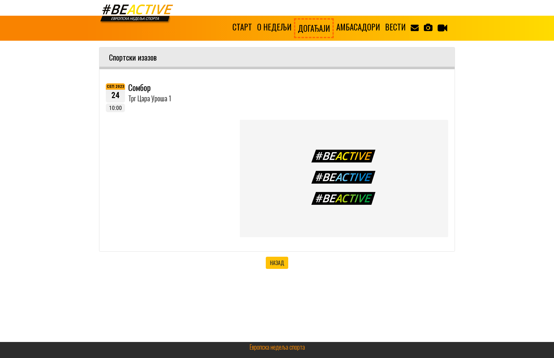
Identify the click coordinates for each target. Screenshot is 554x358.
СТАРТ (242, 27)
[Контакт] (414, 27)
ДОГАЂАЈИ (314, 28)
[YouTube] (442, 27)
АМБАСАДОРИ (358, 27)
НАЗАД (277, 263)
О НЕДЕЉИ (274, 27)
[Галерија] (428, 27)
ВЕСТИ (395, 27)
